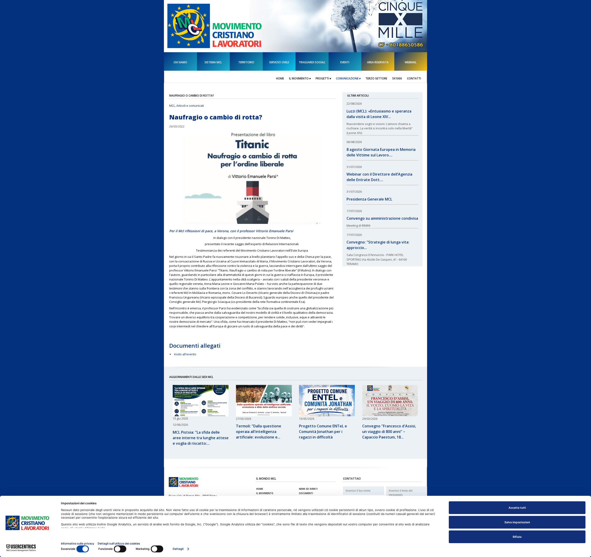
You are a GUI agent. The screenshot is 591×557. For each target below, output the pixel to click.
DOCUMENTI (306, 493)
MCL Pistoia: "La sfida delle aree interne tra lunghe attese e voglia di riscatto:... (201, 438)
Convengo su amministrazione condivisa (382, 218)
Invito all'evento (185, 354)
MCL (172, 105)
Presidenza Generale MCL (369, 199)
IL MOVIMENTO (264, 493)
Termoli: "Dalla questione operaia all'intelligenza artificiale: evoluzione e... (258, 431)
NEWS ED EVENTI (308, 488)
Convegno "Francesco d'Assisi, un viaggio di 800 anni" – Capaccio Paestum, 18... (389, 431)
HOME (259, 488)
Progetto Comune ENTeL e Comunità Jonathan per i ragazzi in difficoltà (323, 431)
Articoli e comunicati (190, 105)
